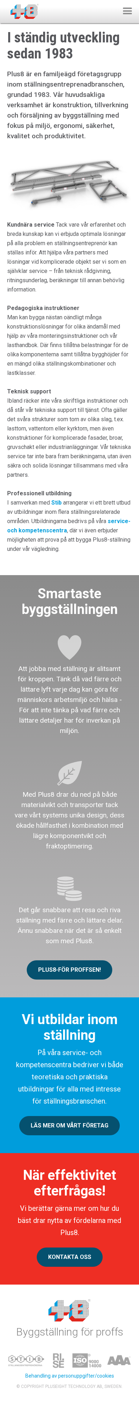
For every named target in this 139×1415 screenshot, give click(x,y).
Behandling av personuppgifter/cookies (69, 1376)
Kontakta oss (69, 1257)
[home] (23, 9)
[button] (127, 11)
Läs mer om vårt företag (69, 1125)
